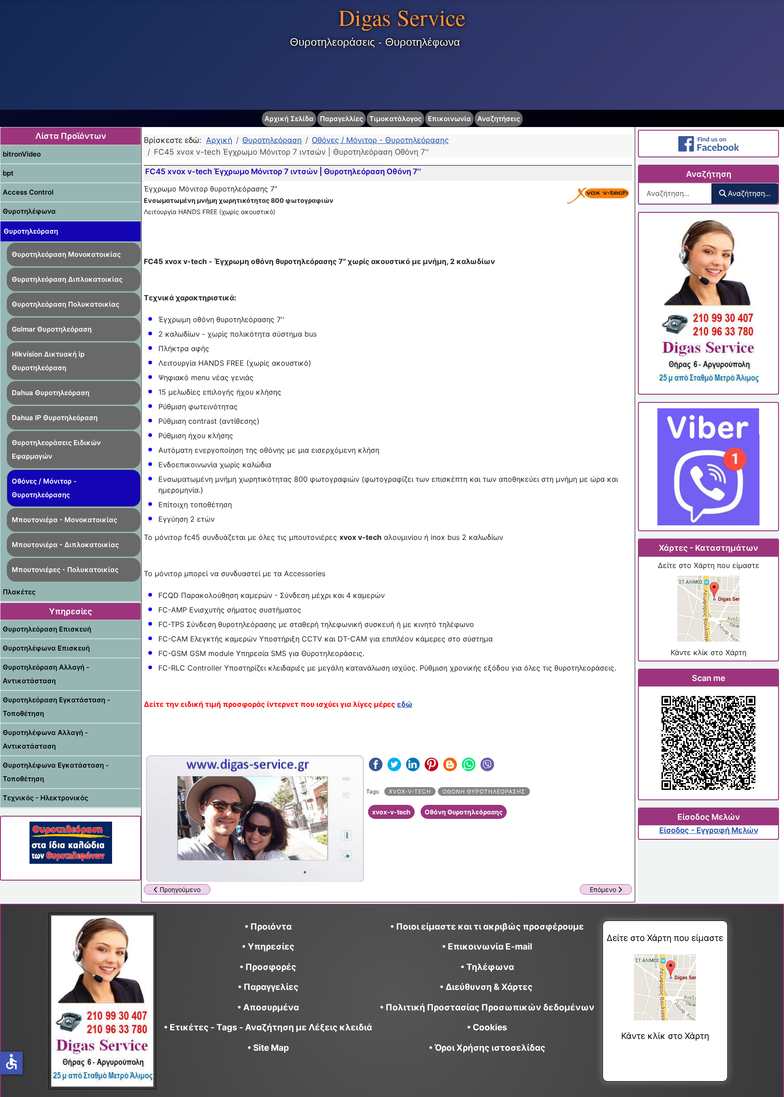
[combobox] (675, 193)
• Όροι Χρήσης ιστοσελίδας (487, 1048)
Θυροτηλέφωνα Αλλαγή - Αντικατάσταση (45, 739)
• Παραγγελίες (268, 987)
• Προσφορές (268, 967)
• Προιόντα (268, 926)
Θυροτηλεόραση (31, 231)
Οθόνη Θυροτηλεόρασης (483, 791)
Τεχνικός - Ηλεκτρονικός (45, 797)
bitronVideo (22, 154)
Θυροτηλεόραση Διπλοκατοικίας (67, 279)
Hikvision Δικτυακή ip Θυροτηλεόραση (48, 361)
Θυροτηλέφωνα (29, 211)
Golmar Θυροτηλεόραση (52, 329)
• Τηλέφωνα (487, 967)
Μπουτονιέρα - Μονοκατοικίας (64, 519)
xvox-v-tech (410, 791)
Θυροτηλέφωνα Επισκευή (46, 648)
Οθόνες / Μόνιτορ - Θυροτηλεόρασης (44, 488)
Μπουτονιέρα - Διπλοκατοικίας (65, 544)
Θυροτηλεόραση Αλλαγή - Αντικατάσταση (46, 674)
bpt (8, 173)
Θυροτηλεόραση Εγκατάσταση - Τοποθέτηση (56, 706)
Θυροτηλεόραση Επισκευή (47, 629)
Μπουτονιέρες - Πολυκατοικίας (65, 569)
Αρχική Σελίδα (289, 118)
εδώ (404, 704)
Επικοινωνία (449, 118)
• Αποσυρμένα (268, 1007)
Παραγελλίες (341, 118)
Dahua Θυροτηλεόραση (50, 392)
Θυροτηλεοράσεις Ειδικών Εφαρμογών (56, 449)
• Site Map (268, 1048)
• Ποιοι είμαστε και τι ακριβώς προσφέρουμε (487, 926)
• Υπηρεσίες (268, 946)
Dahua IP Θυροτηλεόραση (55, 417)
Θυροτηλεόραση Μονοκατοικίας (66, 254)
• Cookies (487, 1027)
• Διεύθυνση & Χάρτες (486, 987)
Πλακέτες (19, 592)
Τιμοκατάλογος (395, 118)
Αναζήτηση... (749, 193)
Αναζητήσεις (498, 118)
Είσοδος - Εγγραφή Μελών (708, 830)
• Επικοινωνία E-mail (487, 946)
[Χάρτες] (708, 608)
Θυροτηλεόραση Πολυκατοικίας (65, 304)
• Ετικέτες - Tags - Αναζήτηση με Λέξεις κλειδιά (268, 1027)
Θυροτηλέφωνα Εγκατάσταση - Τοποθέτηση (56, 772)
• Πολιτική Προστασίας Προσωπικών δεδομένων (487, 1007)
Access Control (28, 192)
